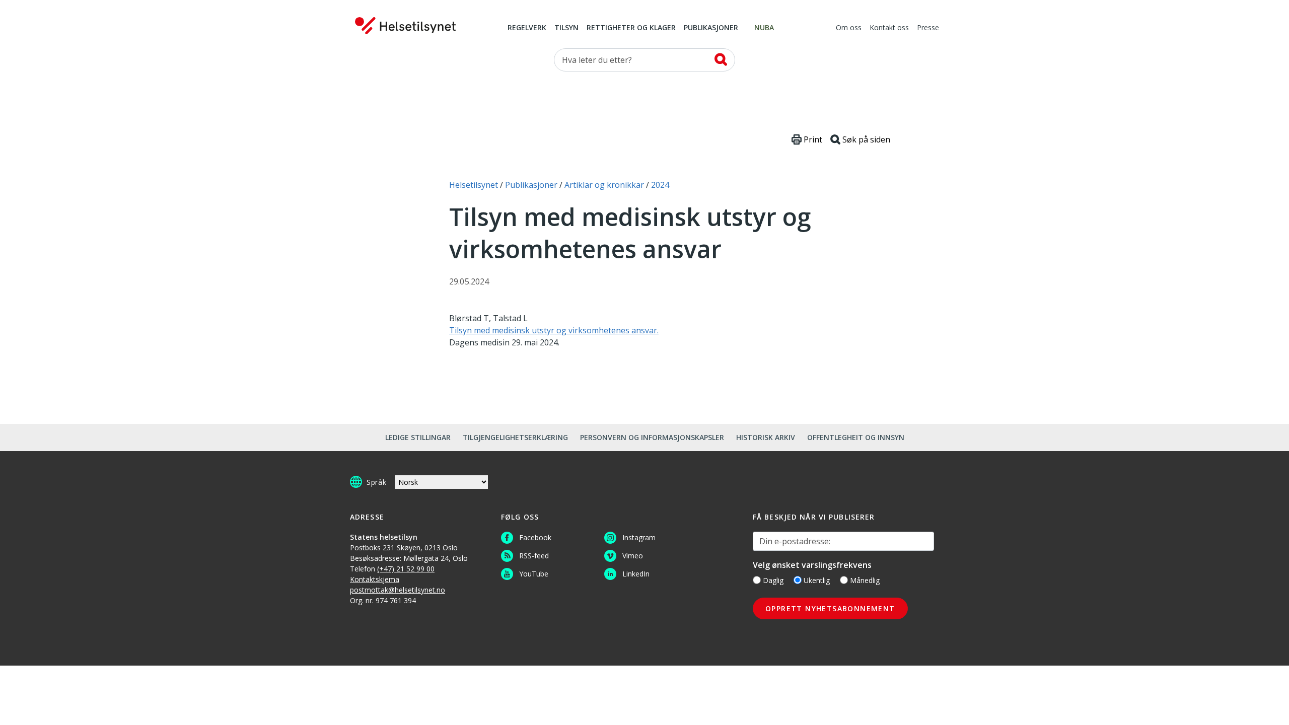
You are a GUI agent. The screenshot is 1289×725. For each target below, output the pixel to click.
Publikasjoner (711, 28)
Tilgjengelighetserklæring (515, 437)
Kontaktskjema (374, 579)
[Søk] (720, 59)
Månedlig (865, 580)
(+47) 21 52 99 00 (406, 568)
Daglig (773, 580)
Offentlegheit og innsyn (855, 437)
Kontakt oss (889, 28)
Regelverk (527, 28)
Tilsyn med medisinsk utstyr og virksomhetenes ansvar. (554, 330)
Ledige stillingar (418, 437)
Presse (928, 28)
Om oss (849, 28)
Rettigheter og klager (631, 28)
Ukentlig (817, 580)
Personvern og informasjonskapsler (652, 437)
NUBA (764, 28)
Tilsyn (566, 28)
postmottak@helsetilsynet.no (397, 590)
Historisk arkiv (765, 437)
